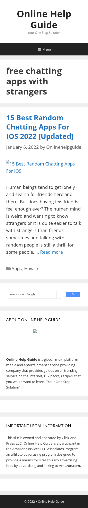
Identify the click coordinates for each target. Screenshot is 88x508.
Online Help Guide (44, 19)
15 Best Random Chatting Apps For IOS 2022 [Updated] (40, 127)
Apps (16, 268)
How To (31, 268)
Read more (51, 252)
